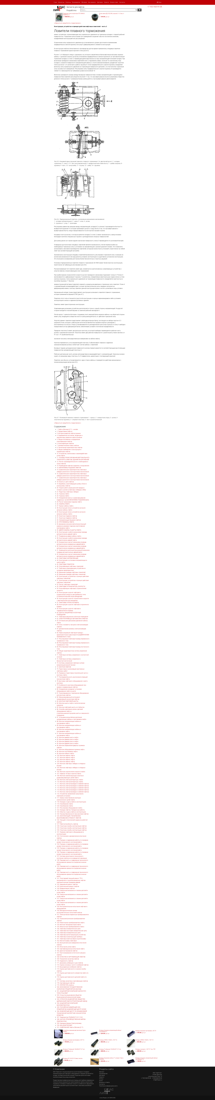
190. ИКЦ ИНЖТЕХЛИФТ (64, 1025)
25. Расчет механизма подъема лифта (69, 502)
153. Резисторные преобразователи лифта (70, 922)
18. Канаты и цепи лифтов (65, 482)
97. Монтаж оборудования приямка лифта (70, 749)
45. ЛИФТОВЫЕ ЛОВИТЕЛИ (65, 564)
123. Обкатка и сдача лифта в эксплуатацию (71, 812)
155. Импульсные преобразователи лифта (70, 926)
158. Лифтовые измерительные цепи (69, 932)
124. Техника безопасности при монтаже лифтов (72, 814)
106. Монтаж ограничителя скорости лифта (71, 771)
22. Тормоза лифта (63, 494)
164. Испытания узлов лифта (66, 947)
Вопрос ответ (114, 2)
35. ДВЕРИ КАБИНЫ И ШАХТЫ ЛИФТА (69, 530)
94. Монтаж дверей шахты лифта (67, 741)
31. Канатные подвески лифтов (67, 518)
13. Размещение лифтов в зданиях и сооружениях (73, 465)
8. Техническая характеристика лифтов (69, 447)
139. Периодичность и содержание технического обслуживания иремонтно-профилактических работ (72, 868)
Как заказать (92, 2)
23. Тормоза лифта (63, 496)
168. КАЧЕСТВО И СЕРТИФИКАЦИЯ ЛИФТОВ (71, 957)
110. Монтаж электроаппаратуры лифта (70, 782)
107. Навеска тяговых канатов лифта (69, 773)
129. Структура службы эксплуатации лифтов (72, 828)
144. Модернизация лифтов (66, 888)
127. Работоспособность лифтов (67, 824)
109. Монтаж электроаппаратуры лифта (70, 780)
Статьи (101, 1079)
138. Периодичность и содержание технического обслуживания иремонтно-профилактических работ (72, 862)
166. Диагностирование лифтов (67, 951)
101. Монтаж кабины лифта (66, 757)
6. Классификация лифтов (65, 443)
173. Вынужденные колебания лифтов (69, 967)
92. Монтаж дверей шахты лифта (67, 737)
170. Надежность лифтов (65, 961)
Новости (106, 2)
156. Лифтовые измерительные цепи (69, 928)
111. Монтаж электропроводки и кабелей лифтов (73, 784)
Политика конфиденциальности (108, 1086)
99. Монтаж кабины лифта (65, 753)
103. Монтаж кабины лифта (66, 761)
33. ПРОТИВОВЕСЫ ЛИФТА (65, 522)
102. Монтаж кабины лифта (66, 759)
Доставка (100, 2)
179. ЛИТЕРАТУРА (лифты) (65, 985)
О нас (55, 2)
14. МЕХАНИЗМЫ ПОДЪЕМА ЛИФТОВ (69, 467)
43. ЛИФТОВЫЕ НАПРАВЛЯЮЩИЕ (67, 558)
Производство (76, 2)
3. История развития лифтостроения (69, 433)
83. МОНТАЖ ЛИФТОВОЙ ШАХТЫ (67, 701)
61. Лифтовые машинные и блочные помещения (72, 616)
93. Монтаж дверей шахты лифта (67, 739)
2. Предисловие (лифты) (64, 431)
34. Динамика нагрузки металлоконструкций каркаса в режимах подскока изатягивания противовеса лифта (71, 526)
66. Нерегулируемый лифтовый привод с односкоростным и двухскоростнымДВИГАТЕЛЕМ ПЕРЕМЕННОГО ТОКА (73, 635)
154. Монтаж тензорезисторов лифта (69, 924)
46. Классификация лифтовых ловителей (70, 566)
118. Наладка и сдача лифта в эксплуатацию (71, 802)
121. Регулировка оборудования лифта (69, 808)
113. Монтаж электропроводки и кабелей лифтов (73, 788)
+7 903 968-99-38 (155, 7)
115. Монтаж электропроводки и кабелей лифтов (73, 792)
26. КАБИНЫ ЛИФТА (63, 504)
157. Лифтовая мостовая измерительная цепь (72, 930)
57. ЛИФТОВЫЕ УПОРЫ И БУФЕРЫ (68, 602)
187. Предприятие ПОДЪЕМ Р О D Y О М (70, 1017)
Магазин (101, 1071)
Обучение (84, 2)
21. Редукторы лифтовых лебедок (68, 492)
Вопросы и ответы (104, 1082)
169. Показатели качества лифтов (68, 959)
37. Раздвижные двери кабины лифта (69, 536)
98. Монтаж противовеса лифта (67, 751)
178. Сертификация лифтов (65, 983)
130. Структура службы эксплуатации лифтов (72, 830)
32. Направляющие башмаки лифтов (69, 520)
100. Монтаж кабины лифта (66, 755)
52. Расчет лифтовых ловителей (67, 584)
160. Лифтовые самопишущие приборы (69, 937)
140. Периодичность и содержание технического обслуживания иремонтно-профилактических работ (72, 874)
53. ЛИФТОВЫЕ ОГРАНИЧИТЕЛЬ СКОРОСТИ (71, 586)
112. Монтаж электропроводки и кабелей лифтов (73, 786)
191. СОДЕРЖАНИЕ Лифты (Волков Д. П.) (70, 1027)
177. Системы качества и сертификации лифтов (72, 981)
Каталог (60, 2)
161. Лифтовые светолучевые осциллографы (71, 939)
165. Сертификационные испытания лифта (70, 949)
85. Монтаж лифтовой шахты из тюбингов (70, 707)
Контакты (122, 2)
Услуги (67, 2)
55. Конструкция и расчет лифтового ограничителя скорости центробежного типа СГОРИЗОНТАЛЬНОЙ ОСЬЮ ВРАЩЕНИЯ (71, 594)
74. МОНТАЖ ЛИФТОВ (64, 667)
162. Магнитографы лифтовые (67, 941)
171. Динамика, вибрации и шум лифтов (70, 963)
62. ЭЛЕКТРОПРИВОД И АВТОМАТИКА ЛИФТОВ (72, 618)
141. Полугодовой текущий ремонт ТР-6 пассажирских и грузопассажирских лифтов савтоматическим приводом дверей (71, 880)
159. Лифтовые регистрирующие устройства (71, 935)
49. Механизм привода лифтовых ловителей (71, 574)
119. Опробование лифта (65, 804)
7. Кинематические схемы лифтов (68, 445)
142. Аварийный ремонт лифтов (67, 884)
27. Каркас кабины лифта (65, 506)
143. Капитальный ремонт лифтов (68, 886)
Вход (159, 2)
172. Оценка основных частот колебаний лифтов (72, 965)
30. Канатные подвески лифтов (67, 516)
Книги (101, 1080)
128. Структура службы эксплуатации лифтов (72, 826)
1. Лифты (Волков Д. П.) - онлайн (67, 429)
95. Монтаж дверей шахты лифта (67, 743)
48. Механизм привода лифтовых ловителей (71, 572)
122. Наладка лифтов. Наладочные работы (71, 810)
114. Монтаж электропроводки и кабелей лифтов (73, 790)
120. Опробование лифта (65, 806)
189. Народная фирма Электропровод (69, 1023)
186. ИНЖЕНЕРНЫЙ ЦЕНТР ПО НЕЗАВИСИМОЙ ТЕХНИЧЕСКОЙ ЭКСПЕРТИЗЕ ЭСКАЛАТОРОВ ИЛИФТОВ (72, 1013)
